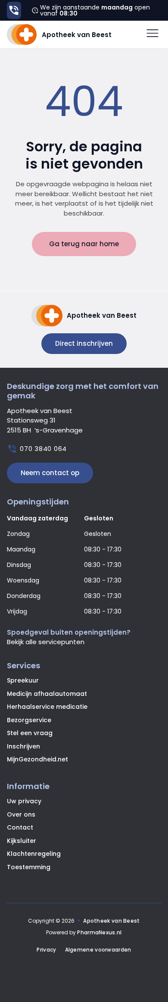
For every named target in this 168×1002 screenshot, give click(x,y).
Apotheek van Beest (111, 920)
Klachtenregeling (34, 853)
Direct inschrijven (84, 343)
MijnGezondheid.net (37, 759)
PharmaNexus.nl (99, 932)
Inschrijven (23, 746)
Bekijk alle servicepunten (45, 641)
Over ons (21, 814)
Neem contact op (50, 472)
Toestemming (28, 867)
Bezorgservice (29, 720)
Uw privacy (24, 801)
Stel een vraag (30, 733)
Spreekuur (23, 680)
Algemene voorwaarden (98, 949)
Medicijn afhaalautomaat (47, 693)
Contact (20, 827)
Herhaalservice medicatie (47, 706)
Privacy (46, 949)
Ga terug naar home (84, 243)
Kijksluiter (21, 840)
